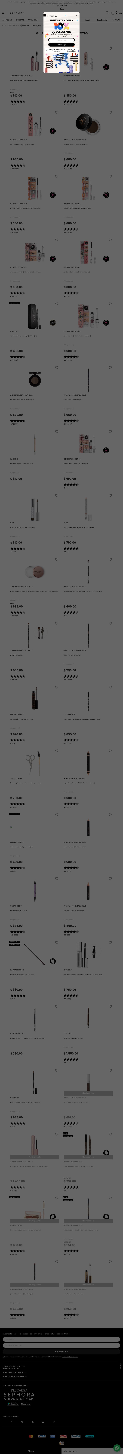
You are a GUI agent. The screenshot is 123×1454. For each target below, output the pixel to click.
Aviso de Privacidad (71, 50)
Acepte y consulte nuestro (62, 50)
